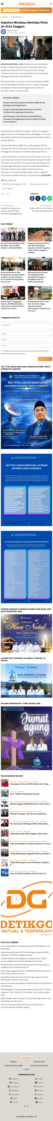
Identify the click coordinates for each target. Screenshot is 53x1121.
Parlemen (13, 782)
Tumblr (40, 1083)
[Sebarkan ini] (32, 198)
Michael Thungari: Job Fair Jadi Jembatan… (29, 814)
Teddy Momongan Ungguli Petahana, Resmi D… (31, 853)
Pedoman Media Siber (13, 1066)
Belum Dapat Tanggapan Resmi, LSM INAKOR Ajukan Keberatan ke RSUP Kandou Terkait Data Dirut (12, 305)
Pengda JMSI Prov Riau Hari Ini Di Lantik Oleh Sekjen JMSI (40, 208)
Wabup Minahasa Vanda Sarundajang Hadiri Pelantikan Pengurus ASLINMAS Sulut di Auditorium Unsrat (38, 277)
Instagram (15, 1090)
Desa (11, 802)
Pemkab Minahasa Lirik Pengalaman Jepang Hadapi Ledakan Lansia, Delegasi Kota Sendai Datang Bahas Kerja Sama (13, 277)
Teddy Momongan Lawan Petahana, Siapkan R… (29, 863)
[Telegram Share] (43, 198)
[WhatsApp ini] (49, 198)
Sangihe (27, 782)
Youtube (40, 1098)
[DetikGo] (26, 3)
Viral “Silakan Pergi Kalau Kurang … (25, 794)
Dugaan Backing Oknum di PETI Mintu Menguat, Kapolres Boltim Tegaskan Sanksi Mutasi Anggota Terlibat (39, 248)
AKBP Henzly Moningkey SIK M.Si (14, 184)
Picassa (15, 1102)
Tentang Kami (39, 1062)
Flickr (40, 1102)
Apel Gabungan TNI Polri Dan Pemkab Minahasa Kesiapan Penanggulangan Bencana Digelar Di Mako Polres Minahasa (24, 119)
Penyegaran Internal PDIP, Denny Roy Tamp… (30, 784)
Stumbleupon (15, 1087)
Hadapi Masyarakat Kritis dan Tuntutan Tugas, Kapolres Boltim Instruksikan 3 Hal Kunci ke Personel (39, 306)
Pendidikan (25, 812)
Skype (15, 1098)
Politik (20, 782)
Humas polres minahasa (39, 184)
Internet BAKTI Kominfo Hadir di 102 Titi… (28, 873)
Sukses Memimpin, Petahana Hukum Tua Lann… (31, 844)
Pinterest (15, 1083)
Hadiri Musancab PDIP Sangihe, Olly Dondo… (29, 834)
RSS (27, 1106)
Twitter (40, 1079)
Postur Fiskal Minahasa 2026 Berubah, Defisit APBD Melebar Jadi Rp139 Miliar (13, 245)
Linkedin (40, 1090)
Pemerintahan (34, 802)
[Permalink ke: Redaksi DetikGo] (3, 31)
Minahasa (24, 802)
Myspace (40, 1094)
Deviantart (15, 1094)
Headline (13, 792)
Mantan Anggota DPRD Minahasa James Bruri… (30, 804)
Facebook (15, 1079)
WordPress (40, 1087)
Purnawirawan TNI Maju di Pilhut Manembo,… (30, 824)
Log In (26, 1069)
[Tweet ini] (38, 198)
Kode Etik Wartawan (39, 1066)
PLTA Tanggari (7, 188)
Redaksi (13, 1062)
